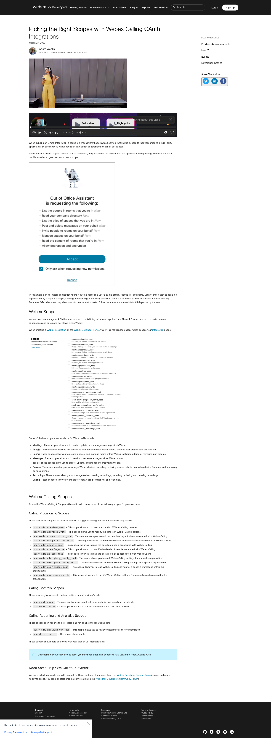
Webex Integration (56, 330)
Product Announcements (215, 44)
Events (205, 56)
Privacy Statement (14, 732)
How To (205, 50)
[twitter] (205, 82)
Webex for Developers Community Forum (117, 679)
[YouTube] (225, 732)
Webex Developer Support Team (134, 675)
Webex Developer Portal (86, 330)
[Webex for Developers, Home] (50, 7)
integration (158, 330)
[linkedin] (214, 82)
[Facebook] (212, 732)
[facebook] (223, 82)
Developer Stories (211, 63)
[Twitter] (219, 732)
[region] (46, 728)
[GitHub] (205, 732)
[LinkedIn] (232, 732)
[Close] (88, 723)
